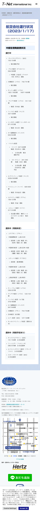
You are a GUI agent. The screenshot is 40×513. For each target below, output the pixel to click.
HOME (4, 13)
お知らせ (9, 13)
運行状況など (17, 13)
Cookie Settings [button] (10, 508)
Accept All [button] (24, 508)
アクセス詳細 (20, 459)
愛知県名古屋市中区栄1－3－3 (15, 404)
